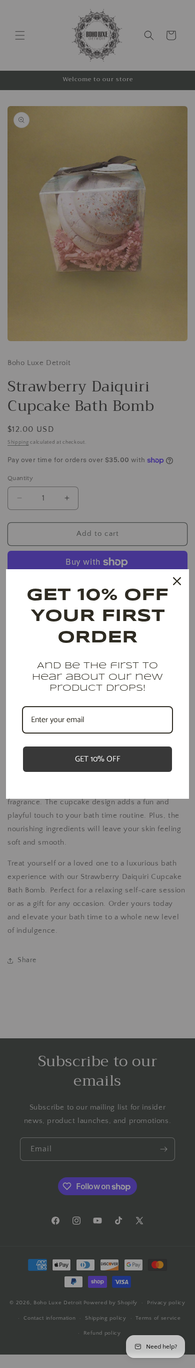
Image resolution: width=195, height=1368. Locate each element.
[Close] (177, 581)
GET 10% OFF (97, 759)
